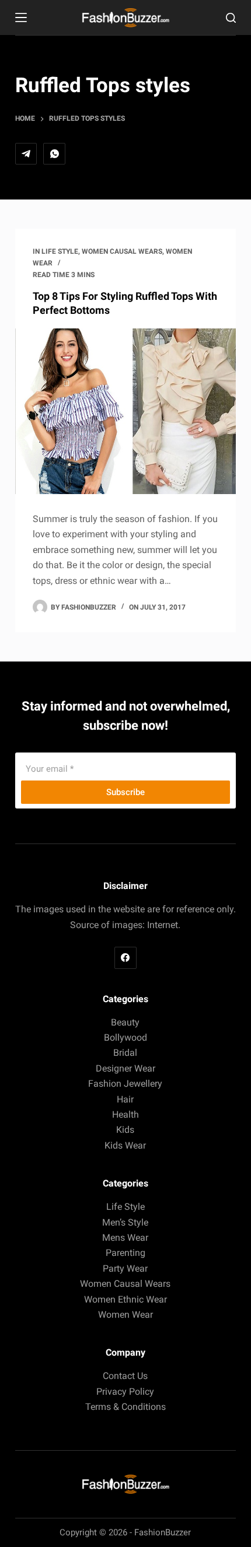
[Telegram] (26, 154)
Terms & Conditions (125, 1406)
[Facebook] (125, 958)
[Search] (231, 18)
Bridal (125, 1052)
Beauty (125, 1022)
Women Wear (125, 1314)
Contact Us (125, 1375)
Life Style (59, 251)
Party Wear (125, 1268)
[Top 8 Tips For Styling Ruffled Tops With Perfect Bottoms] (125, 411)
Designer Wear (125, 1068)
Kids (125, 1129)
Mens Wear (125, 1237)
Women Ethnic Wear (125, 1299)
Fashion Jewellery (125, 1083)
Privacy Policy (125, 1391)
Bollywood (125, 1037)
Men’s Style (125, 1222)
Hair (125, 1099)
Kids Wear (125, 1145)
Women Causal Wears (122, 251)
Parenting (125, 1252)
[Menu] (21, 17)
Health (125, 1114)
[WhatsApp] (54, 154)
